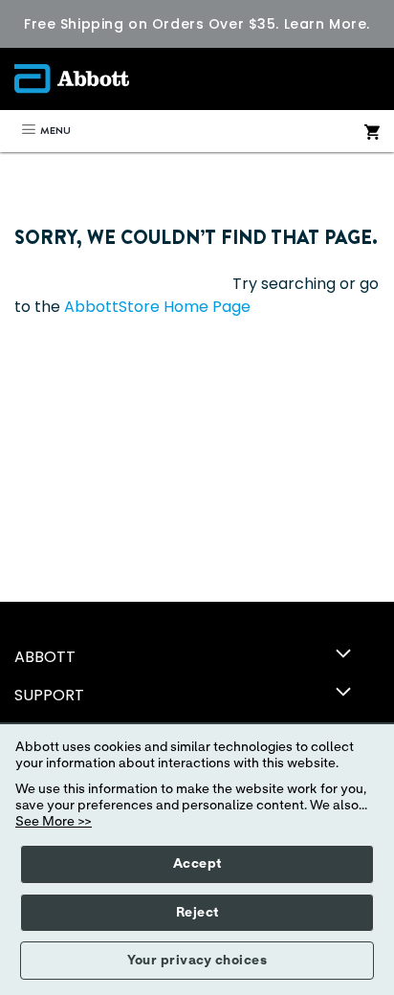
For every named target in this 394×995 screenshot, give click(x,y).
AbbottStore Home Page (157, 307)
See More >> (53, 822)
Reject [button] (197, 912)
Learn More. (327, 23)
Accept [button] (197, 864)
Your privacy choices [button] (197, 960)
